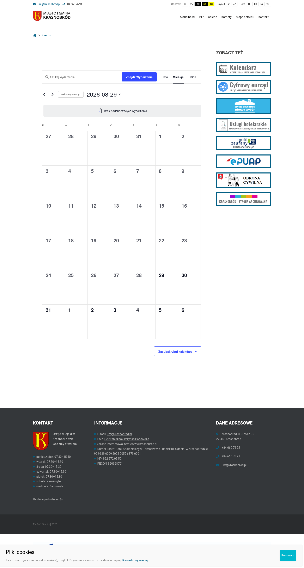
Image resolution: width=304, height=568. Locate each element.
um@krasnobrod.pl (49, 4)
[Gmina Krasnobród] (52, 16)
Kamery (226, 17)
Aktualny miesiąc (70, 94)
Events (46, 35)
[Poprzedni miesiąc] (44, 94)
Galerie (212, 17)
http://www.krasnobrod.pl (140, 444)
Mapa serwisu (245, 17)
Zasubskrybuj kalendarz (175, 351)
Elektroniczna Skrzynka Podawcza (126, 439)
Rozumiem (287, 555)
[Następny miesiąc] (52, 94)
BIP (201, 17)
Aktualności (187, 17)
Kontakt (264, 17)
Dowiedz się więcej (135, 560)
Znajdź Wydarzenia (139, 77)
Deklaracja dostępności (48, 499)
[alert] (122, 111)
